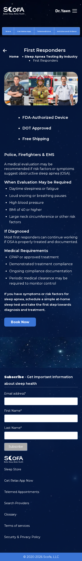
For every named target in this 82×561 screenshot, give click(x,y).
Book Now (20, 322)
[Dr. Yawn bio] (63, 11)
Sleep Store (12, 469)
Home (14, 56)
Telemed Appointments (21, 492)
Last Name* (13, 428)
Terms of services (17, 526)
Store (8, 31)
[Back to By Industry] (4, 50)
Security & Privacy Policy (22, 537)
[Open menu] (75, 11)
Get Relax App (24, 31)
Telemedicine (44, 31)
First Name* (13, 411)
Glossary (10, 514)
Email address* (15, 393)
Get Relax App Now (18, 480)
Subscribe (16, 446)
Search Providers (16, 503)
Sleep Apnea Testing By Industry (51, 56)
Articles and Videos (67, 31)
